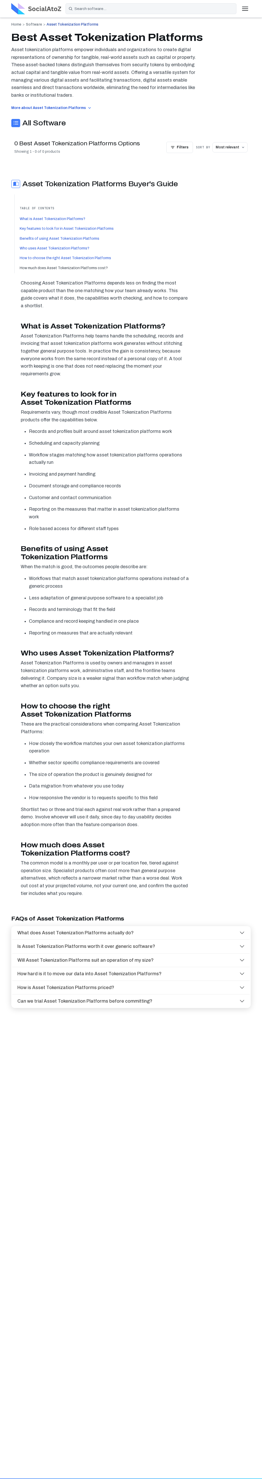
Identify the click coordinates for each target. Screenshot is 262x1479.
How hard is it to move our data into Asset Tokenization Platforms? (89, 973)
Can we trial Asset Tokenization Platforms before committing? (84, 1001)
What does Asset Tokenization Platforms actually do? (75, 932)
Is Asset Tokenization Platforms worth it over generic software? (86, 946)
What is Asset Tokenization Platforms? (52, 219)
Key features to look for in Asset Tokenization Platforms (67, 229)
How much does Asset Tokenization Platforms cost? (64, 268)
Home (16, 24)
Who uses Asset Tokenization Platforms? (54, 248)
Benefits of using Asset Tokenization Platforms (59, 238)
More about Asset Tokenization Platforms (48, 108)
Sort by (203, 147)
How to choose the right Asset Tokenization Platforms (65, 258)
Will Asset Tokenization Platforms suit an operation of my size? (85, 960)
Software (34, 24)
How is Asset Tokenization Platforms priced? (65, 987)
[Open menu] (245, 8)
